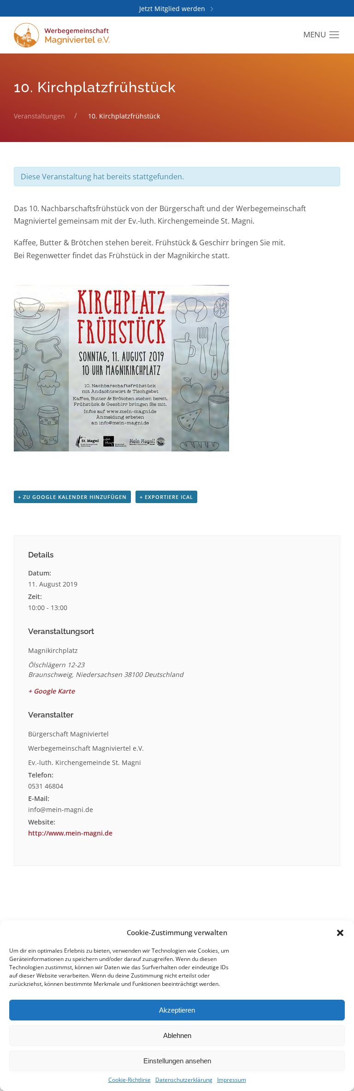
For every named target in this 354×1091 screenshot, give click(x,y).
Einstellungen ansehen (177, 1061)
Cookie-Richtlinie (129, 1080)
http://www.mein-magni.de (70, 833)
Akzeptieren (177, 1010)
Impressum (231, 1080)
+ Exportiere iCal (166, 496)
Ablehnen (177, 1035)
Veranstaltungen (39, 116)
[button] (340, 932)
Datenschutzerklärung (183, 1080)
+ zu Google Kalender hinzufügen (72, 496)
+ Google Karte (51, 691)
